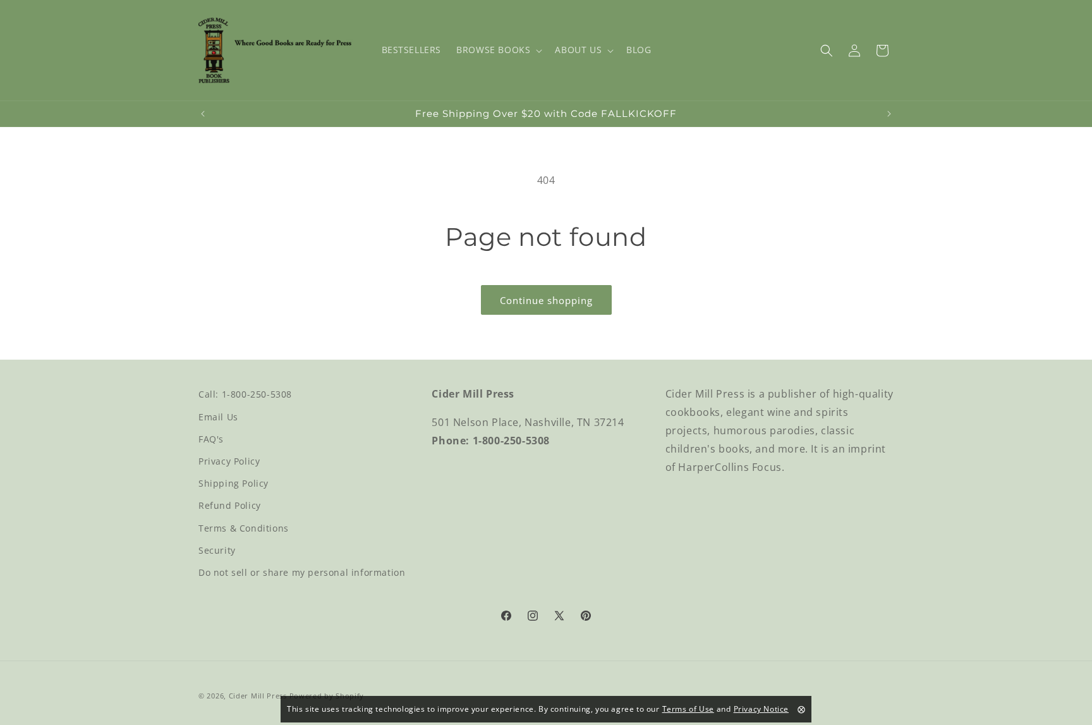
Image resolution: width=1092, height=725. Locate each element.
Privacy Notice (761, 709)
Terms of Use (688, 709)
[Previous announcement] (203, 114)
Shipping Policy (233, 483)
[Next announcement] (889, 114)
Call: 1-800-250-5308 (245, 394)
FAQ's (211, 438)
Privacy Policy (229, 460)
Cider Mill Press (258, 695)
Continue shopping (546, 300)
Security (217, 550)
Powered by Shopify (327, 695)
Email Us (218, 416)
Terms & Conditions (243, 527)
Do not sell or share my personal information (301, 572)
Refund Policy (229, 505)
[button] (498, 50)
